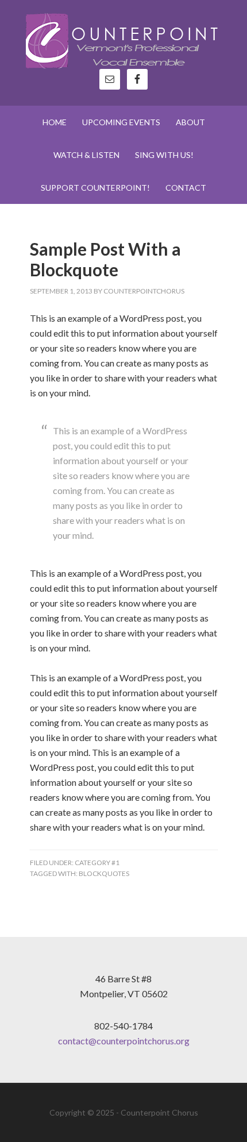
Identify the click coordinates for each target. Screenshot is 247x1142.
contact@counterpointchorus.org (124, 1040)
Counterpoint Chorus (124, 40)
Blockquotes (104, 873)
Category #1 (97, 862)
